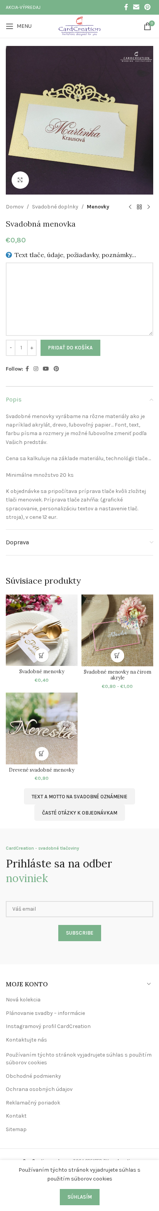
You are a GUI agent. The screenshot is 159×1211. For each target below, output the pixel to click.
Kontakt (16, 1116)
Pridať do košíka (70, 348)
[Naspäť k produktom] (139, 207)
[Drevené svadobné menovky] (42, 728)
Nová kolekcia (23, 999)
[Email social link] (136, 7)
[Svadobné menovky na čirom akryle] (117, 630)
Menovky (98, 206)
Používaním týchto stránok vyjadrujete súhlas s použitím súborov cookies (79, 1059)
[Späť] (130, 207)
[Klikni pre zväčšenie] (20, 180)
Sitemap (16, 1129)
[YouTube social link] (46, 369)
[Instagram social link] (36, 369)
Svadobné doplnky (55, 206)
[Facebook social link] (126, 7)
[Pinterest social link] (147, 7)
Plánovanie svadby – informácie (45, 1013)
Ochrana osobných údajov (39, 1089)
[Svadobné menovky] (42, 630)
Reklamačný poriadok (33, 1102)
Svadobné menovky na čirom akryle (117, 675)
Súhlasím (80, 1197)
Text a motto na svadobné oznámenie (79, 796)
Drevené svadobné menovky (41, 770)
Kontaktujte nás (26, 1040)
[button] (42, 655)
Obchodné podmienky (33, 1076)
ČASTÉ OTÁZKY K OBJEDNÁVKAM (79, 813)
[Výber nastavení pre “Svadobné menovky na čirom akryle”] (117, 655)
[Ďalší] (148, 207)
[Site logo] (80, 25)
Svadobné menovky (41, 671)
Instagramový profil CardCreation (48, 1026)
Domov (15, 206)
